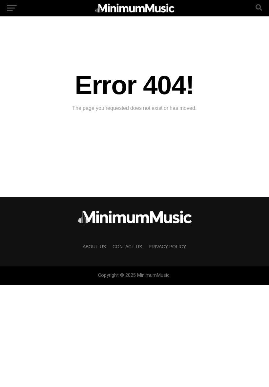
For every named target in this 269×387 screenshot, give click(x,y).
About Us (94, 246)
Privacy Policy (167, 246)
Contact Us (127, 246)
